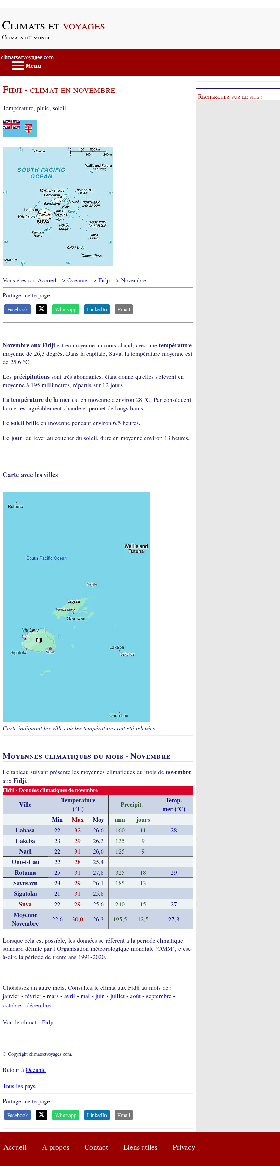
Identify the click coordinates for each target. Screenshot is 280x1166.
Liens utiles (140, 1147)
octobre (12, 1005)
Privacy (184, 1147)
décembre (39, 1005)
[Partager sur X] (41, 309)
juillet (117, 996)
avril (69, 996)
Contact (96, 1147)
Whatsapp (65, 309)
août (135, 996)
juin (100, 996)
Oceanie (77, 280)
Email (123, 309)
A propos (55, 1147)
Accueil (47, 280)
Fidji (104, 280)
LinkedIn (97, 309)
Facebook (17, 309)
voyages (53, 24)
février (33, 996)
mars (53, 996)
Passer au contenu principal (34, 4)
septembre (158, 996)
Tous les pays (19, 1086)
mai (85, 996)
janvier (11, 996)
